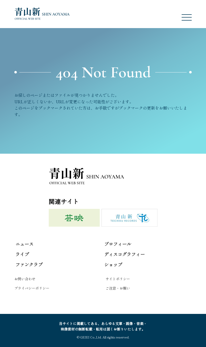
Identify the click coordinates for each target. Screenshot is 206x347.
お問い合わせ (24, 278)
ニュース (25, 243)
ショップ (113, 264)
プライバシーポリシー (31, 288)
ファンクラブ (29, 264)
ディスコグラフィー (124, 254)
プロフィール (117, 243)
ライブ (22, 254)
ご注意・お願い (118, 288)
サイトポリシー (118, 278)
